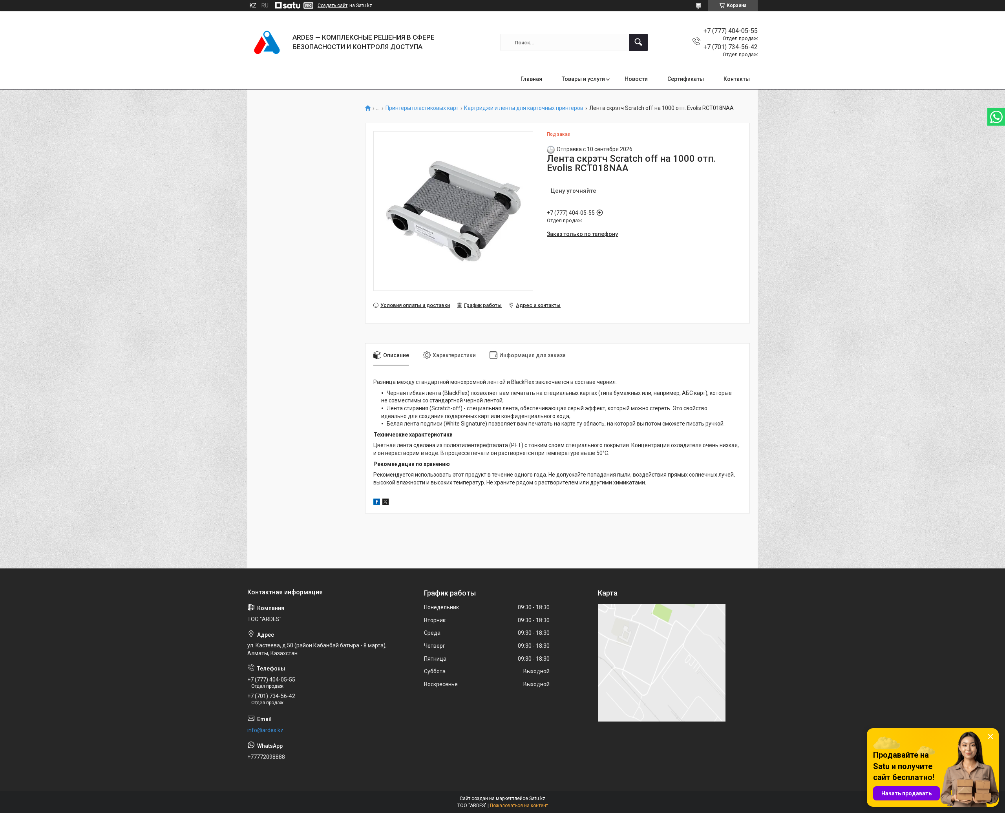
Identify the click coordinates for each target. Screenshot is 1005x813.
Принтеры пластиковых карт (422, 108)
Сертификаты (685, 79)
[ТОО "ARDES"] (267, 42)
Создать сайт (332, 5)
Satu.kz (537, 798)
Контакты (737, 79)
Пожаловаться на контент (519, 805)
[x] (385, 503)
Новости (636, 79)
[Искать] (638, 42)
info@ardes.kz (265, 730)
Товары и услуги (583, 79)
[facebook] (376, 503)
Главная (531, 79)
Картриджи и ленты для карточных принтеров (523, 108)
